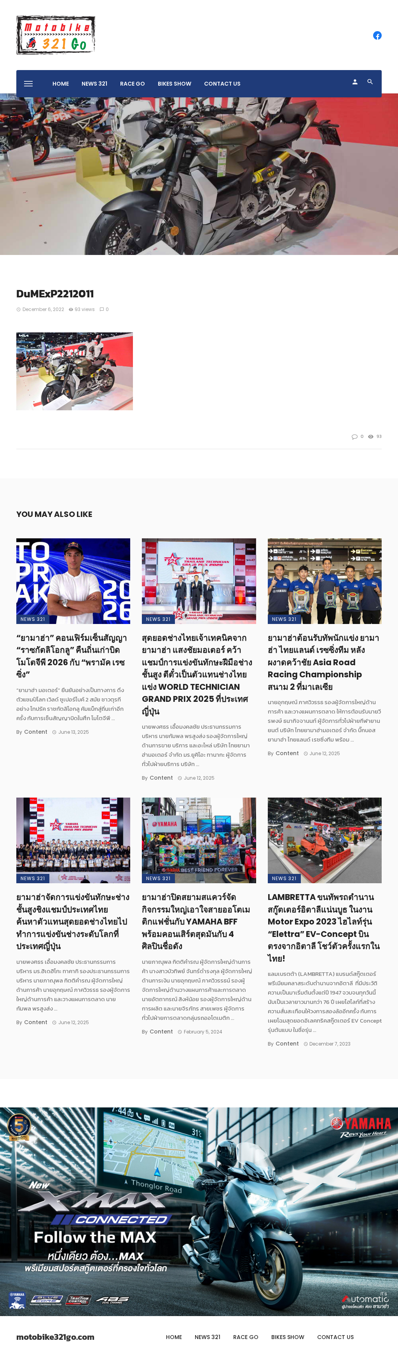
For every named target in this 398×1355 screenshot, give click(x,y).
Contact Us (222, 84)
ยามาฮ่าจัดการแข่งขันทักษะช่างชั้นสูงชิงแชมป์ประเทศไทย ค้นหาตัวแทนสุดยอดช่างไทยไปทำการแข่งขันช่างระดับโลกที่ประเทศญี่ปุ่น (72, 921)
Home (60, 84)
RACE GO (132, 84)
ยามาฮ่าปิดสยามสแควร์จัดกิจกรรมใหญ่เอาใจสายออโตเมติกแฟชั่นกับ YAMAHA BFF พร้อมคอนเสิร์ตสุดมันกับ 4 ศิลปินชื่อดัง (196, 921)
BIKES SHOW (174, 84)
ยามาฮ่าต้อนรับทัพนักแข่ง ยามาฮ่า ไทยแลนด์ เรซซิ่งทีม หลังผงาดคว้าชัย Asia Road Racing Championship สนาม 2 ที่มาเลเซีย (323, 662)
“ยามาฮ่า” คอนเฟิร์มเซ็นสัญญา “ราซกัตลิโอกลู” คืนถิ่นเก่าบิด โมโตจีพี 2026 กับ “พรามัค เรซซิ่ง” (71, 656)
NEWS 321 (94, 84)
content (35, 732)
